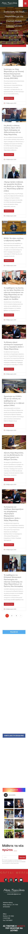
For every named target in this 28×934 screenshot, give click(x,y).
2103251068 (6, 918)
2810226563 (6, 907)
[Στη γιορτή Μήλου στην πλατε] (9, 824)
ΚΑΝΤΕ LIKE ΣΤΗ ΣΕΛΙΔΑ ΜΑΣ (14, 735)
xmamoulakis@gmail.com (14, 894)
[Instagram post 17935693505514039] (9, 803)
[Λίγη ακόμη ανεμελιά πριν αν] (19, 834)
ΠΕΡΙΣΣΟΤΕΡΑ (9, 98)
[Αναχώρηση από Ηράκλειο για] (9, 813)
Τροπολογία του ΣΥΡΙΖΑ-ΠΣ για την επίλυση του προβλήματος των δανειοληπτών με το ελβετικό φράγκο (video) (14, 400)
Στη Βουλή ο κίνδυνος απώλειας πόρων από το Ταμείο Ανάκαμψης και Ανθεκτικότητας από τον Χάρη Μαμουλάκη (12, 130)
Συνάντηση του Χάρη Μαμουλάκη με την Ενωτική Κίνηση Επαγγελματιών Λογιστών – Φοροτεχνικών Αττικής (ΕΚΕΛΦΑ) (14, 73)
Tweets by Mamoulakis (9, 636)
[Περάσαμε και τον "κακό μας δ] (19, 813)
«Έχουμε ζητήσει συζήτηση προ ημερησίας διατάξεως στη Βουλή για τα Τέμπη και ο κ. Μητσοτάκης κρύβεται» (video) (14, 186)
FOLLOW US (14, 632)
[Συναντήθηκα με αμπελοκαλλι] (9, 834)
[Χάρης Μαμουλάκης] (9, 3)
